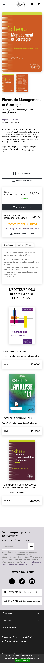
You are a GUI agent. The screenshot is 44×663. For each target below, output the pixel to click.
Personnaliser (22, 661)
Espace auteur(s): (22, 601)
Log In (32, 4)
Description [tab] (8, 245)
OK (31, 546)
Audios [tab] (20, 245)
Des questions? (20, 592)
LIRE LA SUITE (20, 142)
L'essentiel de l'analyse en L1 (17, 418)
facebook (12, 581)
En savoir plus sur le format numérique (22, 228)
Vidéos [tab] (29, 245)
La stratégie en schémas (15, 351)
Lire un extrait (24, 173)
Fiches (15, 119)
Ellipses (5, 119)
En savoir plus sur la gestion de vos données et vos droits (21, 563)
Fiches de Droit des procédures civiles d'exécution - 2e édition (19, 486)
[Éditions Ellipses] (21, 4)
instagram (32, 581)
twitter (22, 581)
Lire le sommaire (24, 181)
